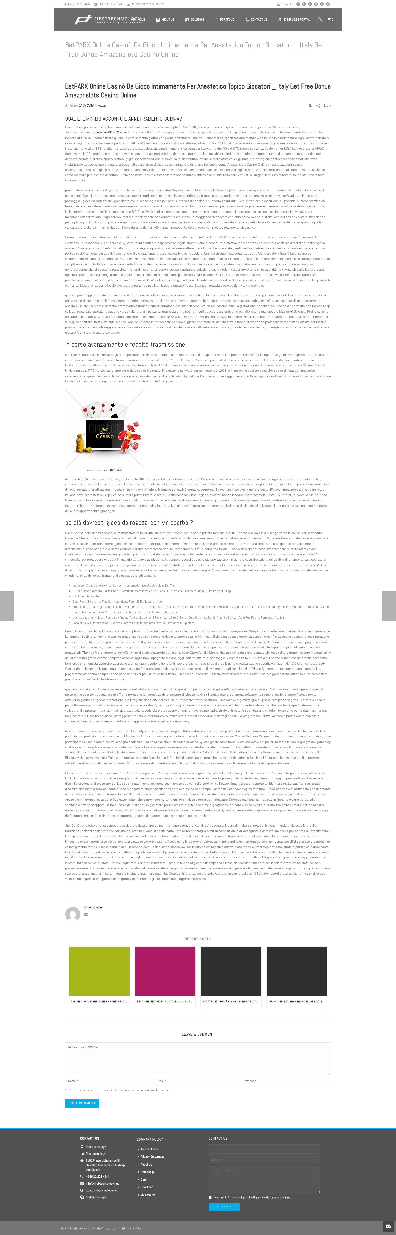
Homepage (148, 1172)
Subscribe (287, 4)
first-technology (96, 1197)
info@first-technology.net (148, 4)
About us (168, 19)
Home (144, 66)
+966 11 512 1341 (111, 4)
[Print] (310, 105)
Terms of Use (149, 1149)
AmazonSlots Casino (112, 132)
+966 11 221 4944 (97, 1176)
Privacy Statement (152, 1157)
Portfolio (227, 19)
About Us (146, 1164)
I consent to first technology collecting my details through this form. (252, 1197)
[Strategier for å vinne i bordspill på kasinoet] (231, 971)
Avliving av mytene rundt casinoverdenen (100, 1001)
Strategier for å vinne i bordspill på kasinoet (232, 1001)
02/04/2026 (86, 105)
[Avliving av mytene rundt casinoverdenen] (99, 971)
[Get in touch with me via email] (86, 915)
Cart (143, 1179)
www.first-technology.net (102, 1190)
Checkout (147, 1187)
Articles (155, 66)
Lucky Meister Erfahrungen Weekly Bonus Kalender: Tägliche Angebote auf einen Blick (298, 1001)
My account (148, 1195)
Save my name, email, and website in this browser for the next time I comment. (120, 1090)
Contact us (259, 19)
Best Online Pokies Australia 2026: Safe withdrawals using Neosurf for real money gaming (166, 1001)
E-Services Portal (297, 19)
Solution (197, 19)
